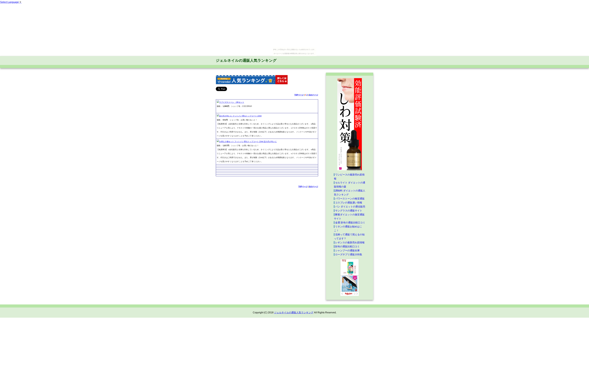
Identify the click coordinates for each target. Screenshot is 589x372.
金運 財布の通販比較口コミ (350, 222)
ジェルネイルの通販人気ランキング (246, 60)
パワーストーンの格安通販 (350, 198)
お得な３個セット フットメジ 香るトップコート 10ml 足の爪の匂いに (248, 141)
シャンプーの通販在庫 (347, 250)
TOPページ (299, 95)
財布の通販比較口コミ (347, 246)
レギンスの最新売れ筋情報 (350, 242)
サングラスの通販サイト (348, 210)
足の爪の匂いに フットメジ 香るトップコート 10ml (240, 116)
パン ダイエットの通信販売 (350, 206)
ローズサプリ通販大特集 (348, 254)
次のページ (313, 95)
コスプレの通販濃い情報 (348, 202)
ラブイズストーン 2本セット (231, 102)
